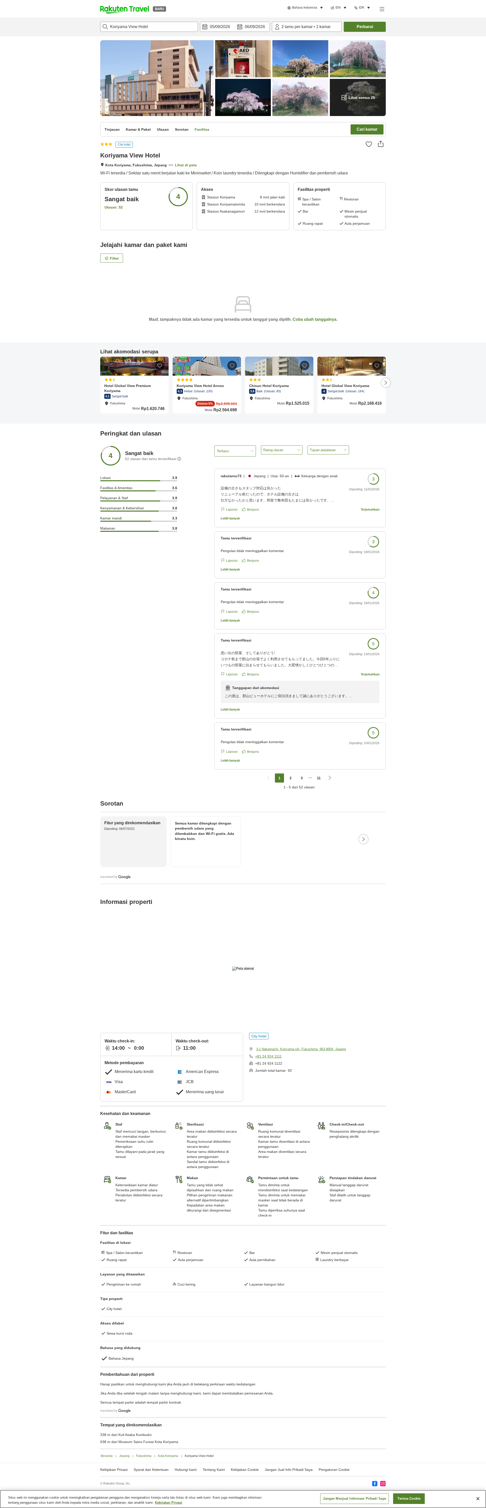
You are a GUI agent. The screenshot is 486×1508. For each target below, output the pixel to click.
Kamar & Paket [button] (138, 129)
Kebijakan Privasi (168, 1502)
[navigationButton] (268, 778)
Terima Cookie (408, 1498)
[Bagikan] (381, 144)
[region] (243, 1499)
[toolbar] (235, 27)
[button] (124, 9)
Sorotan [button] (182, 129)
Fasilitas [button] (202, 129)
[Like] (368, 144)
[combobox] (149, 27)
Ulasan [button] (163, 129)
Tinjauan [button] (112, 129)
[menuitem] (306, 8)
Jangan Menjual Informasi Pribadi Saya (354, 1498)
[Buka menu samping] (382, 9)
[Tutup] (477, 1498)
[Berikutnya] (385, 382)
